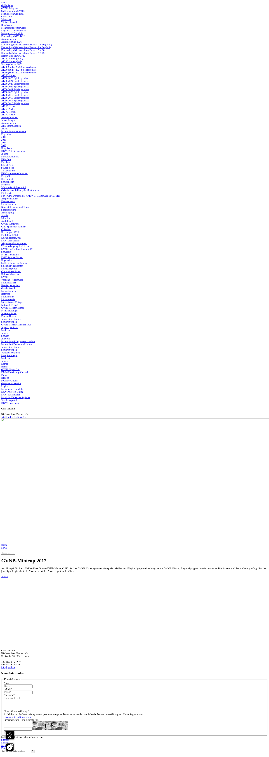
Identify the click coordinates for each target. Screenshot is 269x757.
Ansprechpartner (9, 39)
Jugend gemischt (9, 327)
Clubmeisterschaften (11, 271)
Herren (4, 366)
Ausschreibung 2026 (11, 41)
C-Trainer (6, 229)
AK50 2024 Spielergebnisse (15, 81)
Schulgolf (6, 251)
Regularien (6, 260)
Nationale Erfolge (10, 305)
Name (7, 683)
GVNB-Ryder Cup (10, 369)
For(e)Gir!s (6, 176)
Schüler (5, 335)
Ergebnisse (6, 134)
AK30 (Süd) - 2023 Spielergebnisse (18, 72)
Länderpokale (8, 299)
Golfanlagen (7, 5)
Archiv (4, 128)
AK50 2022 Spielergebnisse (15, 86)
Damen (4, 363)
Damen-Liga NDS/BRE (13, 36)
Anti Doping (7, 212)
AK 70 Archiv (8, 114)
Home (4, 545)
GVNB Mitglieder (10, 8)
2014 (3, 142)
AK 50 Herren (8, 75)
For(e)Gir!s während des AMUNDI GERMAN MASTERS (30, 195)
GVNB (5, 277)
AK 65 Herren (8, 106)
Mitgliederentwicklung (12, 13)
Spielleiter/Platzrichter (12, 265)
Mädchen (5, 330)
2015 (3, 139)
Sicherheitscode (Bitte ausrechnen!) (21, 720)
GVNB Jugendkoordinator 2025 (17, 249)
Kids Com (6, 159)
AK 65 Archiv (8, 109)
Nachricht (9, 695)
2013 (3, 145)
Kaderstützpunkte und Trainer (16, 207)
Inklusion (5, 218)
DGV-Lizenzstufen (10, 240)
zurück (4, 576)
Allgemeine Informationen (14, 243)
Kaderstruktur (8, 201)
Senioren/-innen (9, 321)
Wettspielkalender (10, 22)
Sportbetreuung (8, 209)
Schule (4, 215)
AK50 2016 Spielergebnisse (15, 103)
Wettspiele (6, 19)
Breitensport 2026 (10, 232)
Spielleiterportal (9, 268)
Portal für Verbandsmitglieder (15, 397)
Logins (4, 386)
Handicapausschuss (10, 285)
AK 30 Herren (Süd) (11, 61)
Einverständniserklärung (16, 711)
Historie (5, 377)
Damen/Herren (8, 316)
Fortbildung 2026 (9, 235)
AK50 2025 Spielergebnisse (15, 78)
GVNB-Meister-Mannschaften (16, 324)
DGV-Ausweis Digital (12, 391)
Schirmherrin (7, 181)
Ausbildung (7, 221)
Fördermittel (7, 193)
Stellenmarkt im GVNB (13, 11)
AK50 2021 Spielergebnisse (15, 89)
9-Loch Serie (7, 167)
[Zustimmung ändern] (10, 747)
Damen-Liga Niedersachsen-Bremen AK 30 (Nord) (26, 44)
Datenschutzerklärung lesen (17, 717)
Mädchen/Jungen (9, 310)
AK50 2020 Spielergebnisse (15, 92)
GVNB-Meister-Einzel (12, 307)
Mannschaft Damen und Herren (16, 344)
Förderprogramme (10, 156)
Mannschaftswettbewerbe (13, 27)
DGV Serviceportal (10, 394)
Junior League (8, 120)
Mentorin (5, 184)
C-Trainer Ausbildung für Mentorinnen (20, 190)
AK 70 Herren (8, 111)
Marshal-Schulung (10, 254)
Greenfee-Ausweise (11, 383)
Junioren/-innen (9, 313)
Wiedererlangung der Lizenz (15, 246)
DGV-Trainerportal (10, 403)
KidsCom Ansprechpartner (14, 173)
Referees (5, 293)
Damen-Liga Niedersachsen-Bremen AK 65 (23, 53)
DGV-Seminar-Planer (12, 257)
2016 (3, 137)
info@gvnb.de (8, 667)
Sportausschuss (8, 282)
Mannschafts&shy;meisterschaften (18, 341)
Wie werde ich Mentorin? (13, 187)
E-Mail (8, 689)
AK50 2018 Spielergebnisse (15, 97)
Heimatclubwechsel (11, 274)
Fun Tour (5, 162)
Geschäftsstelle (8, 288)
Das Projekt (7, 179)
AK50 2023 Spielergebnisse (15, 83)
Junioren (5, 338)
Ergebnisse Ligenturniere (13, 30)
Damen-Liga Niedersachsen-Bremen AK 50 (23, 50)
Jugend (4, 153)
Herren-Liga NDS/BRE (13, 55)
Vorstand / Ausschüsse (12, 279)
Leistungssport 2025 (11, 237)
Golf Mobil (6, 16)
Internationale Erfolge (12, 302)
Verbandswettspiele (10, 352)
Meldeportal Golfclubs (12, 33)
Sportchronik (7, 296)
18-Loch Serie (8, 170)
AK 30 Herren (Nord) (12, 58)
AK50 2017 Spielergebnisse (15, 100)
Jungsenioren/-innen (11, 319)
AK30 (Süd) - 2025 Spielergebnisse (18, 67)
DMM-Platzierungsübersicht (15, 372)
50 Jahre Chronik (9, 380)
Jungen (4, 333)
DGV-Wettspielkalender (13, 151)
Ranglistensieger (9, 355)
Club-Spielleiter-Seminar (13, 226)
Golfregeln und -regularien (14, 263)
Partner (4, 375)
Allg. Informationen (11, 125)
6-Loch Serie (7, 165)
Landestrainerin (9, 204)
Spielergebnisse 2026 (11, 64)
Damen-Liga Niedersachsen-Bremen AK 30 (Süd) (26, 47)
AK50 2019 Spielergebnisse (15, 95)
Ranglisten (6, 25)
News (4, 2)
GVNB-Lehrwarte (10, 223)
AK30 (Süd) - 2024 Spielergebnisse (18, 69)
